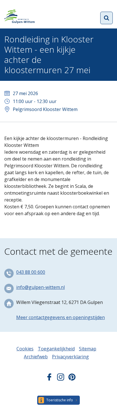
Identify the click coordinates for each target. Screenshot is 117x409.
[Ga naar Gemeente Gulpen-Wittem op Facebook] (49, 379)
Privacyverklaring (70, 356)
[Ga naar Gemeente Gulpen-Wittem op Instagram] (60, 379)
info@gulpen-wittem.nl (40, 287)
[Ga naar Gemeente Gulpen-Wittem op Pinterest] (72, 379)
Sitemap (87, 349)
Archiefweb (36, 356)
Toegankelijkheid (56, 349)
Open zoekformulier (106, 18)
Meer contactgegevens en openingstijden (60, 317)
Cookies (25, 349)
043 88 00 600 (30, 272)
